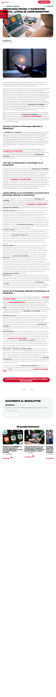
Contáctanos (44, 2)
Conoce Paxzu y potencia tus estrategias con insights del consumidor (26, 380)
